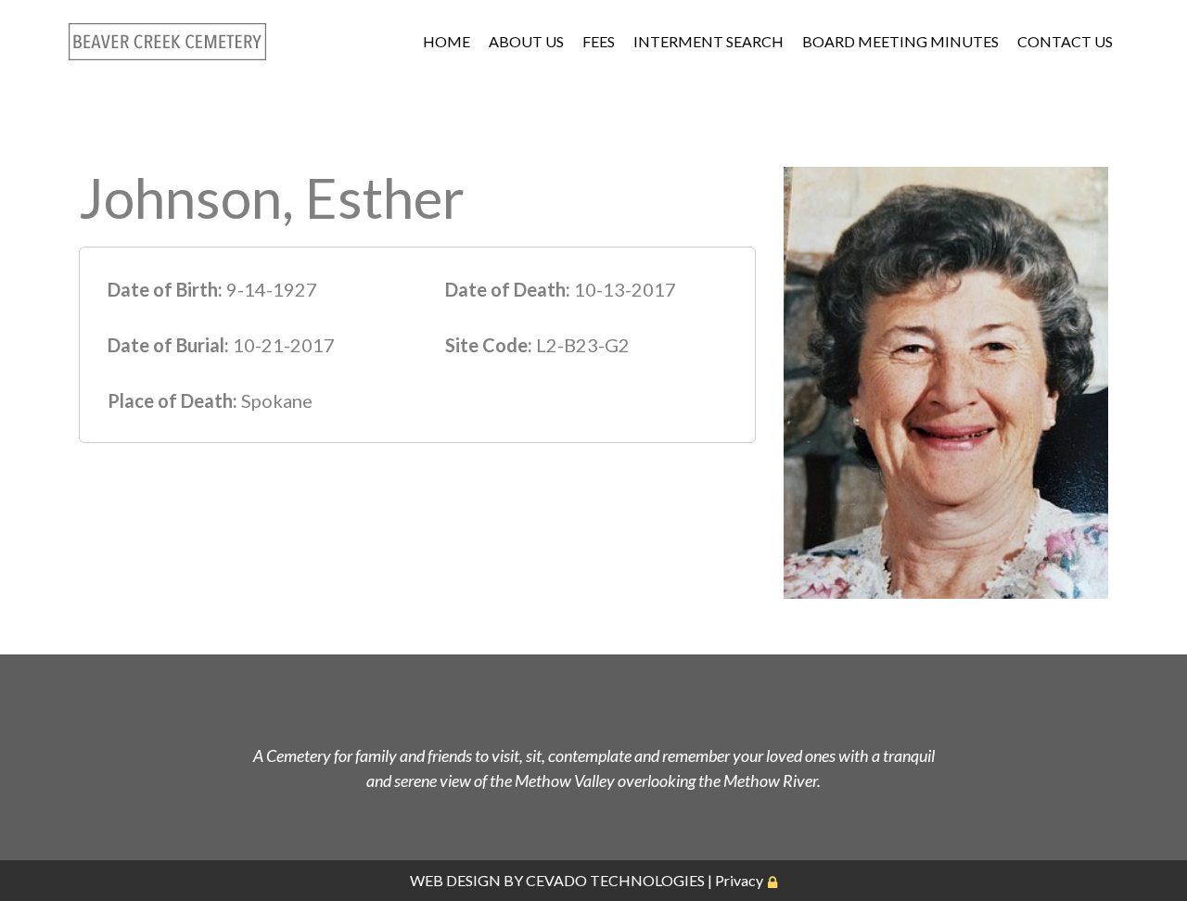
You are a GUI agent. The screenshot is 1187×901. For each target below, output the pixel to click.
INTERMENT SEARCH (708, 41)
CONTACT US (1065, 41)
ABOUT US (526, 41)
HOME (446, 41)
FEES (598, 41)
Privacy (739, 880)
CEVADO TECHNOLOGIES (615, 880)
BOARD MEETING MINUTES (900, 41)
